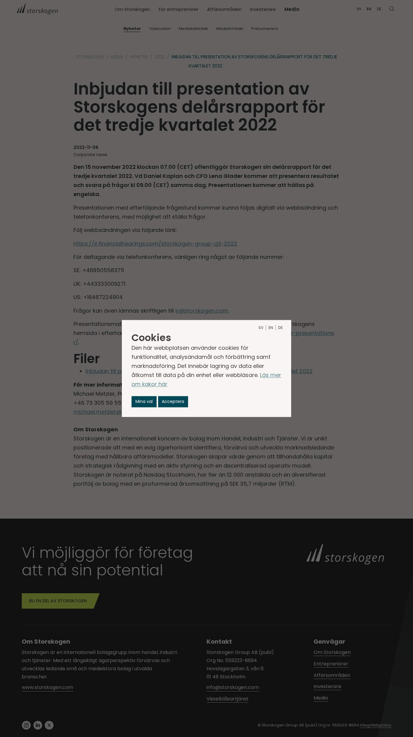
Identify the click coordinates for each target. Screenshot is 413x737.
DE (280, 327)
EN (270, 327)
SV (261, 327)
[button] (144, 401)
